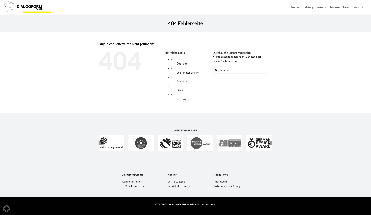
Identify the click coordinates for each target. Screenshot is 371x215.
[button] (6, 208)
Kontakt (181, 99)
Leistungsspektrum (188, 72)
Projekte (182, 81)
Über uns (182, 63)
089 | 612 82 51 (176, 181)
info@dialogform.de (179, 186)
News (180, 90)
